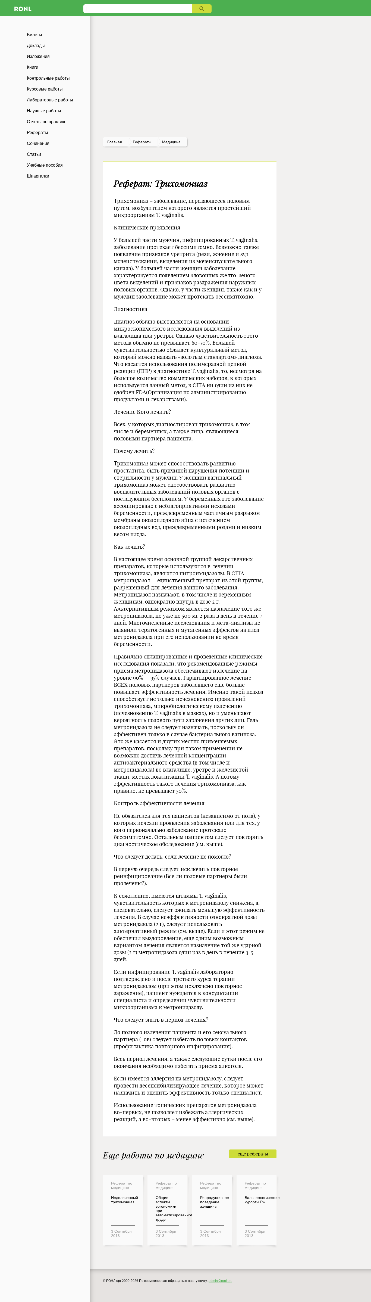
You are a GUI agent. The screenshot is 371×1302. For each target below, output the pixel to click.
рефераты (142, 142)
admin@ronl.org (220, 1281)
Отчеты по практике (47, 121)
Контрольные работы (48, 78)
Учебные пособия (45, 165)
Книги (32, 67)
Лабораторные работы (50, 100)
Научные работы (44, 110)
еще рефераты (253, 1154)
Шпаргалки (38, 176)
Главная (114, 142)
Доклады (36, 45)
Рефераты (37, 132)
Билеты (34, 34)
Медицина (171, 142)
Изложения (38, 56)
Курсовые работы (45, 89)
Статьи (34, 154)
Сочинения (38, 143)
